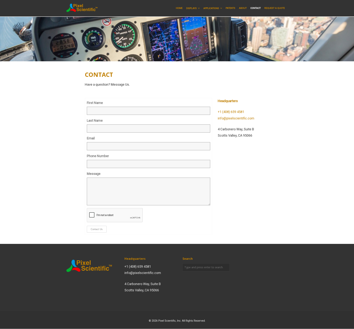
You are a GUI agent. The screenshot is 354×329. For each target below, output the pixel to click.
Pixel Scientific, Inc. (169, 320)
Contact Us (97, 229)
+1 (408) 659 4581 (231, 112)
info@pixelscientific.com (236, 118)
